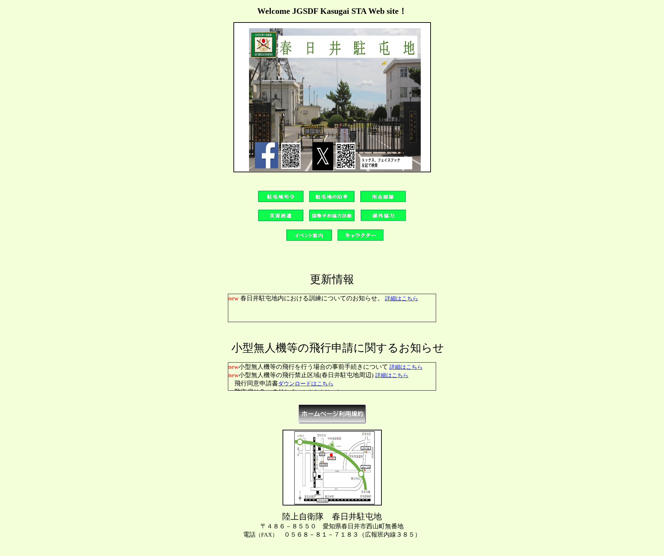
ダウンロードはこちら (305, 383)
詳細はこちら (401, 298)
